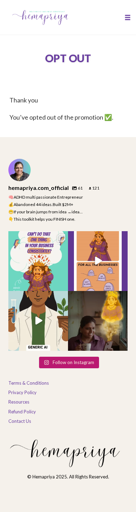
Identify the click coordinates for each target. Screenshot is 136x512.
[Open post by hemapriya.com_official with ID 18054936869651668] (38, 261)
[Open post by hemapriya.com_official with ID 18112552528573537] (38, 321)
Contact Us (19, 421)
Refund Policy (22, 411)
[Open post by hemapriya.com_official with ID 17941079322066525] (98, 261)
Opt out (68, 58)
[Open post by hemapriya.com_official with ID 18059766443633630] (98, 321)
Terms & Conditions (28, 383)
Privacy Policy (22, 392)
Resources (18, 402)
